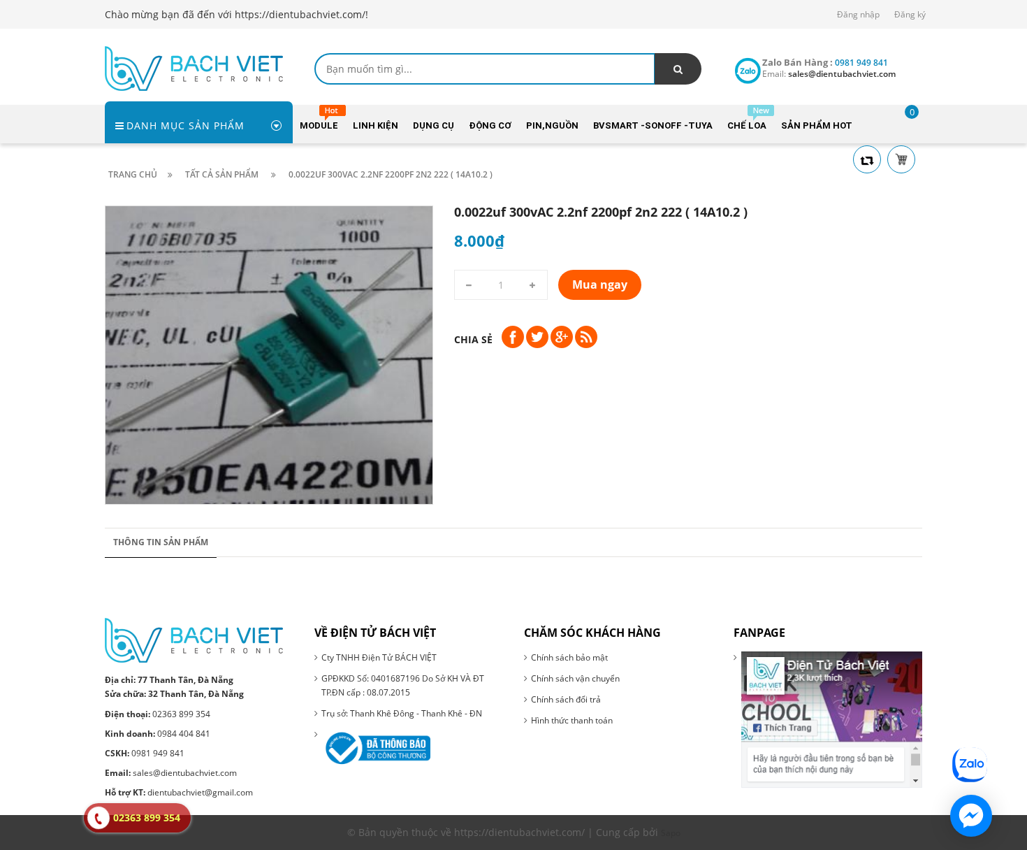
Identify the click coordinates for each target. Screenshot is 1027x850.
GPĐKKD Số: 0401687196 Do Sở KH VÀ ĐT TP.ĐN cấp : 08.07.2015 (402, 685)
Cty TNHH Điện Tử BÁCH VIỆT (379, 657)
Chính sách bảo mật (569, 657)
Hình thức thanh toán (572, 720)
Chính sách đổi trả (566, 699)
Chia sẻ (473, 339)
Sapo (670, 833)
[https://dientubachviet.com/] (194, 67)
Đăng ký (910, 14)
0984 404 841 (157, 734)
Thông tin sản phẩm (160, 542)
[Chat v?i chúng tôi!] (971, 816)
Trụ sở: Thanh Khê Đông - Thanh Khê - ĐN (401, 713)
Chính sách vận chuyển (575, 678)
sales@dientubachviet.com (171, 773)
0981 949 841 (144, 753)
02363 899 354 (157, 714)
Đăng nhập (858, 14)
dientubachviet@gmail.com (179, 792)
